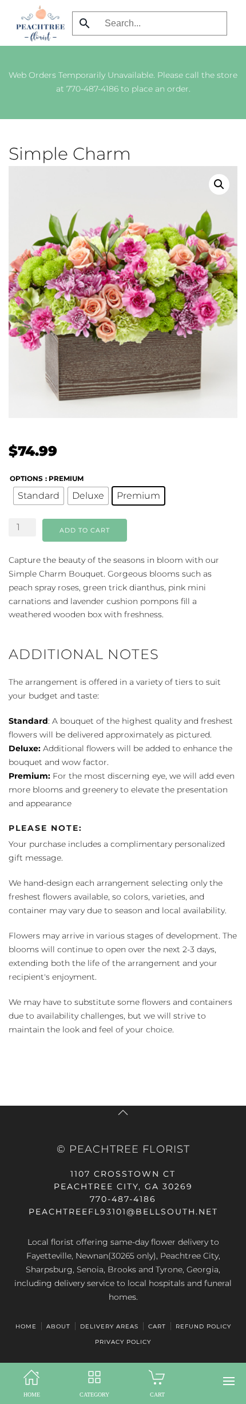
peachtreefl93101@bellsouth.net (123, 1211)
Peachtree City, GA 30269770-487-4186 (123, 1186)
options (26, 478)
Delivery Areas (109, 1326)
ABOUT (58, 1326)
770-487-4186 (92, 89)
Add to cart (84, 530)
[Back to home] (37, 23)
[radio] (39, 495)
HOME (26, 1326)
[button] (229, 1381)
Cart (157, 1326)
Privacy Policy (123, 1342)
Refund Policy (203, 1326)
